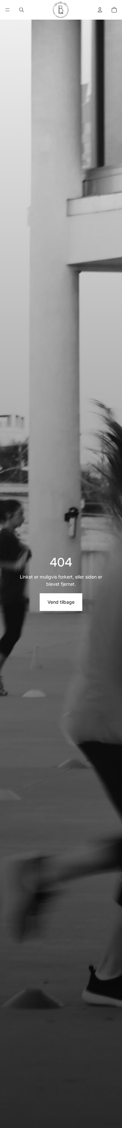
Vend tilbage (61, 602)
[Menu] (7, 9)
